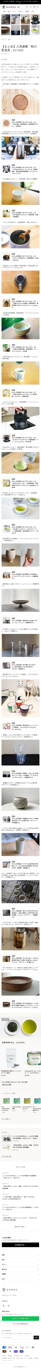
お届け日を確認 (6, 1084)
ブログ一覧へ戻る (7, 1156)
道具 (9, 11)
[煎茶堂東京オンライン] (9, 7)
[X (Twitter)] (3, 1306)
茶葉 (4, 11)
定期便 (27, 11)
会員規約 (36, 1358)
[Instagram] (8, 1306)
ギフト (14, 11)
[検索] (27, 7)
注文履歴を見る (19, 1245)
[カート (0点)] (34, 7)
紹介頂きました (18, 1356)
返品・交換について (22, 1358)
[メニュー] (38, 7)
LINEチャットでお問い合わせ (20, 1318)
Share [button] (5, 59)
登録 (36, 1337)
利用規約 (30, 1358)
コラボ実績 (26, 1356)
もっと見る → (6, 1119)
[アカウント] (31, 7)
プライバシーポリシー (7, 1360)
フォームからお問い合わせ (20, 1324)
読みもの (20, 11)
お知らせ (4, 1356)
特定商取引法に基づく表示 (8, 1358)
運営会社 (10, 1356)
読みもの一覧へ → (20, 1227)
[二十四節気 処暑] (18, 6)
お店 (32, 11)
